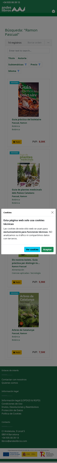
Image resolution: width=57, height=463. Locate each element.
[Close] (52, 212)
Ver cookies (32, 249)
